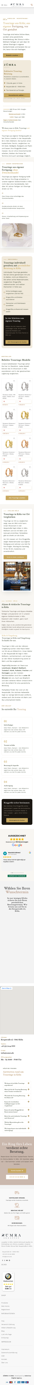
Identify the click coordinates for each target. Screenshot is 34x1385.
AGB (2, 1356)
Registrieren (5, 1309)
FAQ (2, 1321)
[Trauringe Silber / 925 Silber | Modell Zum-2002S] (9, 385)
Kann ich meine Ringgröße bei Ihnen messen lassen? (14, 1111)
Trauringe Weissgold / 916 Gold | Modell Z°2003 (24, 482)
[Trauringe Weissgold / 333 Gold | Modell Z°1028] (24, 385)
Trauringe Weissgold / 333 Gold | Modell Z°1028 (24, 396)
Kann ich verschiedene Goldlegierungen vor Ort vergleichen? (12, 1104)
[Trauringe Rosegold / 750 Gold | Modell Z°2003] (24, 443)
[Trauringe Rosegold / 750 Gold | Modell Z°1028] (9, 472)
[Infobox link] (32, 5)
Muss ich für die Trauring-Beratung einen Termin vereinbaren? (15, 1090)
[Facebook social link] (2, 1260)
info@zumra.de (7, 1053)
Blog (2, 1331)
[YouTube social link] (7, 1260)
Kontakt (4, 1359)
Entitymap (5, 1338)
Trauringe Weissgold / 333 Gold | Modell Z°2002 (9, 425)
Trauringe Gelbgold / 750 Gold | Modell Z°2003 (9, 454)
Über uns (4, 1362)
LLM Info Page (6, 1334)
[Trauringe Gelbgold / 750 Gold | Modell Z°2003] (9, 443)
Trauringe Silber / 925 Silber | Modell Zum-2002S (9, 396)
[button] (17, 1084)
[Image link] (11, 1236)
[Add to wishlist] (14, 380)
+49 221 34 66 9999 (8, 1046)
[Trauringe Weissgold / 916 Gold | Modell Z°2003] (24, 472)
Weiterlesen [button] (7, 868)
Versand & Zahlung (8, 1324)
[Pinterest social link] (9, 1260)
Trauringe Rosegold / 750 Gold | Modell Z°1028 (9, 482)
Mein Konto (5, 1306)
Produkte (4, 1303)
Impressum (5, 1349)
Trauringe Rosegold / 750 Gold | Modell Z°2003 (24, 454)
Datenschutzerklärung (9, 1352)
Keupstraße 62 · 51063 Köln (10, 1251)
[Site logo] (17, 5)
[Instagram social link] (5, 1260)
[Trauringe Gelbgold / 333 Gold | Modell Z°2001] (24, 414)
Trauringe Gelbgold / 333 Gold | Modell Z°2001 (24, 425)
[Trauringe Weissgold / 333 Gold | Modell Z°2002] (9, 414)
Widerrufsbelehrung (8, 1328)
